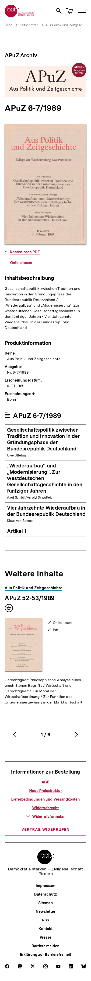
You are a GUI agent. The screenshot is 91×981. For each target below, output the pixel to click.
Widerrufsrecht (45, 808)
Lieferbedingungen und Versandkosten (45, 799)
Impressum (45, 885)
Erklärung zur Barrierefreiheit (45, 954)
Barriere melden (46, 946)
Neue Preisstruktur (45, 790)
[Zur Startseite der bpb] (20, 15)
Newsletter (45, 911)
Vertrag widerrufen (45, 829)
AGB (46, 782)
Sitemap (45, 903)
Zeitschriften (28, 25)
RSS (45, 920)
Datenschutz (45, 894)
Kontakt (45, 929)
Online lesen (21, 262)
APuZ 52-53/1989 (30, 598)
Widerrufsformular (48, 816)
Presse (45, 937)
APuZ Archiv (21, 55)
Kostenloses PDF (25, 252)
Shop (9, 25)
